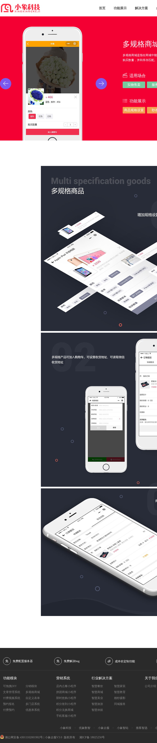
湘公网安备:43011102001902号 (24, 737)
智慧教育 (120, 692)
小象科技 (65, 727)
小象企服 (103, 727)
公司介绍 (150, 686)
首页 (102, 8)
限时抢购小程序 (66, 698)
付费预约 (9, 709)
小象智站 (122, 727)
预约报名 (9, 704)
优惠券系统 (33, 709)
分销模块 (31, 686)
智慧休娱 (97, 709)
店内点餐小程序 (66, 686)
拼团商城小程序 (66, 692)
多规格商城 (33, 692)
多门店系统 (33, 704)
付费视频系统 (11, 698)
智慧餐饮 (97, 686)
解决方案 (141, 8)
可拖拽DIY (10, 686)
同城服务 (120, 704)
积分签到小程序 (66, 704)
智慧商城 (97, 692)
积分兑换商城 (64, 709)
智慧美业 (97, 698)
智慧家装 (120, 686)
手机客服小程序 (66, 715)
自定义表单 (33, 698)
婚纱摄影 (120, 698)
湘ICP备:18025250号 (92, 737)
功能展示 (120, 8)
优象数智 (84, 727)
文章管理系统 (11, 692)
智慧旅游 (97, 704)
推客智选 (141, 727)
